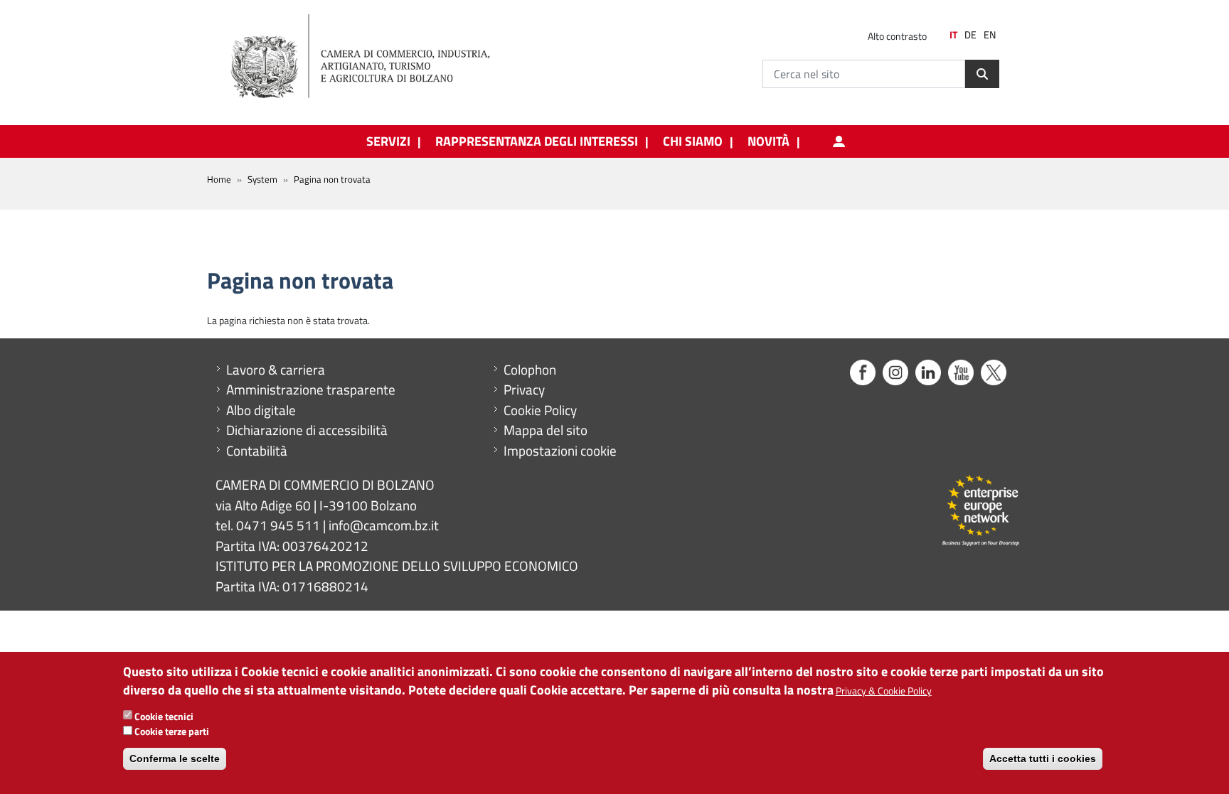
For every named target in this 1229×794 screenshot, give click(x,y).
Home (219, 179)
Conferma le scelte (174, 758)
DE (970, 35)
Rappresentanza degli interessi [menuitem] (536, 141)
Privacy (524, 389)
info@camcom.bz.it (384, 525)
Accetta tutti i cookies (1042, 758)
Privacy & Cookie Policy (884, 689)
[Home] (372, 57)
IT (953, 35)
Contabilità (256, 451)
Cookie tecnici (163, 715)
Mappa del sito (545, 430)
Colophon (530, 370)
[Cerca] (982, 74)
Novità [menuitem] (768, 141)
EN (990, 35)
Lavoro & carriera (275, 370)
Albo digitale (261, 410)
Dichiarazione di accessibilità (307, 430)
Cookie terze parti (171, 730)
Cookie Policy (540, 410)
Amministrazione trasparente (310, 389)
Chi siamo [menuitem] (693, 141)
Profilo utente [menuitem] (838, 141)
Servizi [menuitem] (388, 141)
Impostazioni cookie (560, 451)
